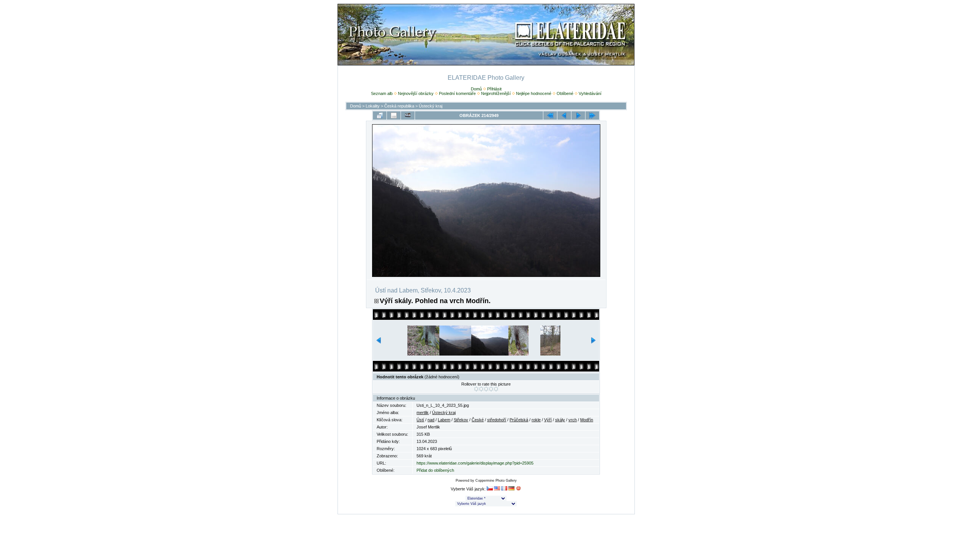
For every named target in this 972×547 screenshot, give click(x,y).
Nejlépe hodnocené (533, 93)
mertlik (423, 412)
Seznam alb (382, 93)
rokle (536, 419)
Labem (444, 419)
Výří (548, 419)
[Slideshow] (408, 115)
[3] (486, 389)
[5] (496, 389)
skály (560, 419)
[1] (476, 389)
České (478, 419)
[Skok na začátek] (550, 115)
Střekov (461, 419)
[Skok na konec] (592, 115)
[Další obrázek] (578, 115)
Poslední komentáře (457, 93)
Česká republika (399, 106)
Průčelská (519, 419)
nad (431, 419)
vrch (572, 419)
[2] (481, 389)
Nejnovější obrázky (416, 93)
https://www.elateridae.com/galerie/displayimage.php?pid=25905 (475, 463)
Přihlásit (494, 89)
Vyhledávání (590, 93)
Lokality (373, 106)
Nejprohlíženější (496, 93)
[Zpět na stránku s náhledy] (380, 115)
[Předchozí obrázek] (564, 115)
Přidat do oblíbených (435, 470)
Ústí (420, 419)
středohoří (496, 419)
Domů (476, 89)
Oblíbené (565, 93)
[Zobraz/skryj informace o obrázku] (394, 115)
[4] (491, 389)
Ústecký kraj (430, 106)
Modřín (586, 419)
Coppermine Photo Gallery (496, 480)
